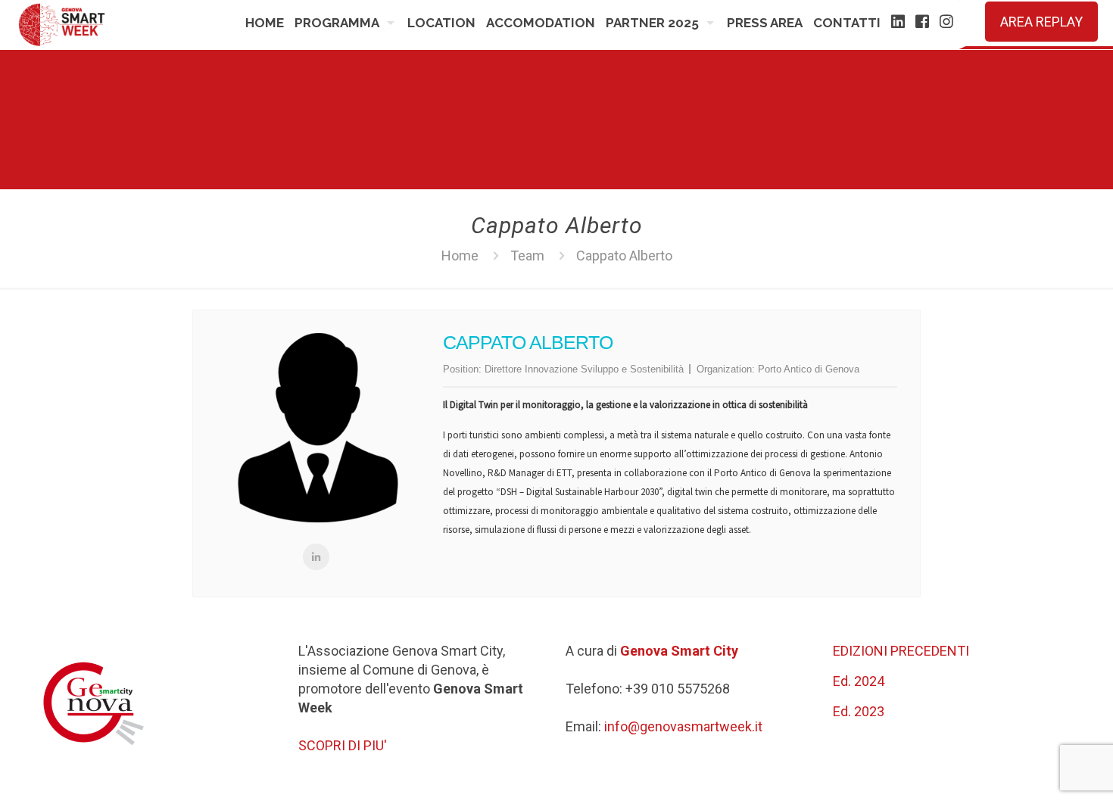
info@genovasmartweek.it (683, 726)
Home (460, 255)
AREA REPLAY (1041, 22)
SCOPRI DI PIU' (342, 745)
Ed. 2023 (858, 711)
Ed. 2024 (858, 681)
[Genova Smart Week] (62, 24)
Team (527, 255)
